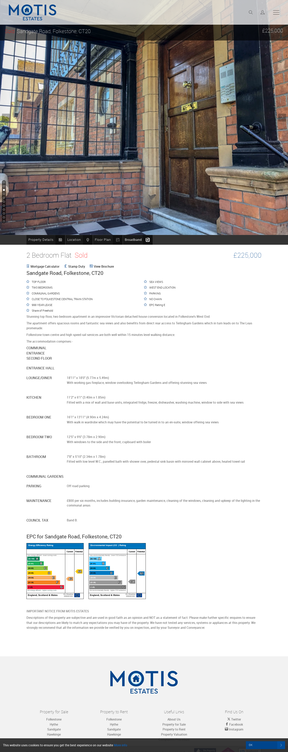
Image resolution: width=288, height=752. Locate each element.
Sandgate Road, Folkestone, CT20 (48, 31)
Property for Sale (174, 724)
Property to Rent (174, 729)
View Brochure (104, 266)
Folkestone (54, 719)
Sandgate (54, 729)
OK (251, 745)
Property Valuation (174, 734)
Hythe (54, 724)
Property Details (40, 239)
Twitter (235, 719)
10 (3, 217)
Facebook (235, 724)
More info (120, 745)
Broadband (133, 239)
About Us (174, 719)
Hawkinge (54, 734)
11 (3, 221)
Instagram (235, 729)
